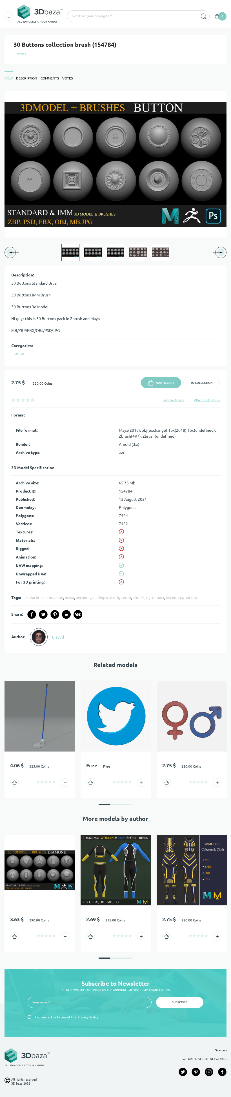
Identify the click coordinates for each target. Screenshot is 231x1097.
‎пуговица (84, 597)
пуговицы (155, 597)
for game (55, 597)
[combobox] (132, 16)
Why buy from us (207, 400)
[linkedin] (66, 614)
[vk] (78, 614)
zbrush (139, 597)
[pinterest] (54, 614)
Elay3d (58, 637)
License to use (174, 400)
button (191, 597)
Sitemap (220, 1050)
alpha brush (35, 597)
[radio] (13, 400)
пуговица (174, 597)
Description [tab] (26, 78)
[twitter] (43, 614)
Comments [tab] (50, 78)
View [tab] (9, 78)
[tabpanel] (115, 372)
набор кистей (106, 597)
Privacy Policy (87, 1017)
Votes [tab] (67, 78)
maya (69, 597)
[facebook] (31, 614)
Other (21, 54)
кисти (126, 597)
